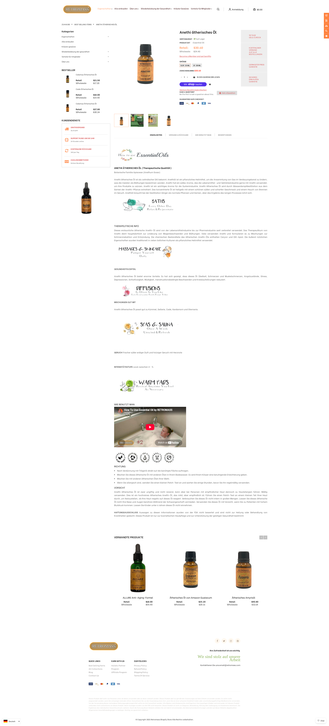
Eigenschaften (68, 36)
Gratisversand (78, 127)
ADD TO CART (225, 720)
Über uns (65, 61)
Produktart (185, 42)
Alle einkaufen (68, 41)
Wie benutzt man (203, 134)
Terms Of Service (141, 675)
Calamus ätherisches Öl (86, 74)
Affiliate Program (119, 672)
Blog (91, 672)
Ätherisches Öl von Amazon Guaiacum (191, 597)
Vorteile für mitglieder (71, 56)
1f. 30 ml (197, 65)
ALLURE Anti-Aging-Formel (138, 597)
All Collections (95, 668)
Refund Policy (140, 668)
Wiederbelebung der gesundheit (76, 51)
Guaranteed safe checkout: (192, 99)
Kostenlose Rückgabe (81, 149)
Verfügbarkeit (186, 39)
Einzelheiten (156, 134)
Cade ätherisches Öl (84, 89)
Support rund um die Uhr (82, 138)
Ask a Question (228, 92)
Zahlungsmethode (80, 159)
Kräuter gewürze (69, 46)
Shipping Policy (141, 672)
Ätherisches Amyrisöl (243, 597)
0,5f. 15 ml (185, 65)
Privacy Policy (140, 665)
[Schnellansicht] (154, 613)
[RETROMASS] (103, 645)
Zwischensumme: (187, 70)
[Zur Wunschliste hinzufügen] (210, 84)
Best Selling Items (97, 665)
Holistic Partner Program (118, 667)
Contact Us (94, 675)
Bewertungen (224, 134)
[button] (11, 721)
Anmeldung (237, 9)
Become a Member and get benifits (195, 56)
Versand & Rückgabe (178, 134)
